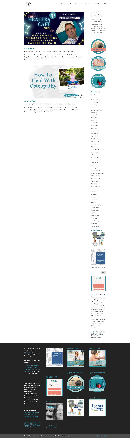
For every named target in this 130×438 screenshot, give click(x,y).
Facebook (93, 323)
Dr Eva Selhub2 (95, 215)
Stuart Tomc (94, 128)
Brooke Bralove (94, 123)
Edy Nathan (94, 223)
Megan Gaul (94, 120)
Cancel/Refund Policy (51, 427)
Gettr (102, 321)
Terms (47, 425)
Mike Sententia (95, 197)
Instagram (99, 323)
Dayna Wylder (94, 146)
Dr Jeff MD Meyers (95, 205)
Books (80, 3)
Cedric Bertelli (94, 160)
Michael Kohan (94, 194)
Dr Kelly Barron (94, 202)
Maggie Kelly (94, 115)
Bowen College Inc (35, 422)
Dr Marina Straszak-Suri (97, 97)
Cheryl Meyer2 (94, 102)
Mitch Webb (94, 165)
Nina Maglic (94, 183)
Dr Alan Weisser (95, 117)
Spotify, (96, 26)
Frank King (93, 168)
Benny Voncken (94, 131)
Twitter (98, 325)
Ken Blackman (94, 162)
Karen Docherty (95, 221)
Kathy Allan (94, 218)
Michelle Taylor (94, 181)
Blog (76, 3)
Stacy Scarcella (95, 157)
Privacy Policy (54, 425)
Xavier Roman (94, 199)
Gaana (100, 28)
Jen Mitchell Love (95, 186)
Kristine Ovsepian (95, 170)
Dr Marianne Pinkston (96, 138)
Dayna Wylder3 (95, 141)
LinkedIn (93, 327)
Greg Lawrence (95, 210)
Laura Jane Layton (95, 178)
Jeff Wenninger (95, 207)
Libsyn (100, 26)
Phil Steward (29, 48)
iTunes (94, 24)
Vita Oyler (93, 94)
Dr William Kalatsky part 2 (97, 173)
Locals (99, 337)
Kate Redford (30, 101)
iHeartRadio (94, 28)
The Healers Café (89, 3)
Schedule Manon (99, 3)
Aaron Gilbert (94, 136)
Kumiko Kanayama (95, 107)
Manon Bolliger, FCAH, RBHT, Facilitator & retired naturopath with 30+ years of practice (45, 51)
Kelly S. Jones (94, 154)
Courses (63, 3)
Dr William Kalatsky (95, 176)
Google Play (100, 24)
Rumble (98, 321)
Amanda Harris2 (95, 152)
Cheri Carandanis (95, 149)
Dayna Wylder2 (95, 144)
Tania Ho (93, 191)
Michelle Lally (94, 125)
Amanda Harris (94, 213)
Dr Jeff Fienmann (95, 99)
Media (70, 3)
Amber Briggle (94, 189)
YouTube (93, 325)
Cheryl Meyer (94, 105)
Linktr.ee (93, 321)
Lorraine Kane (94, 133)
